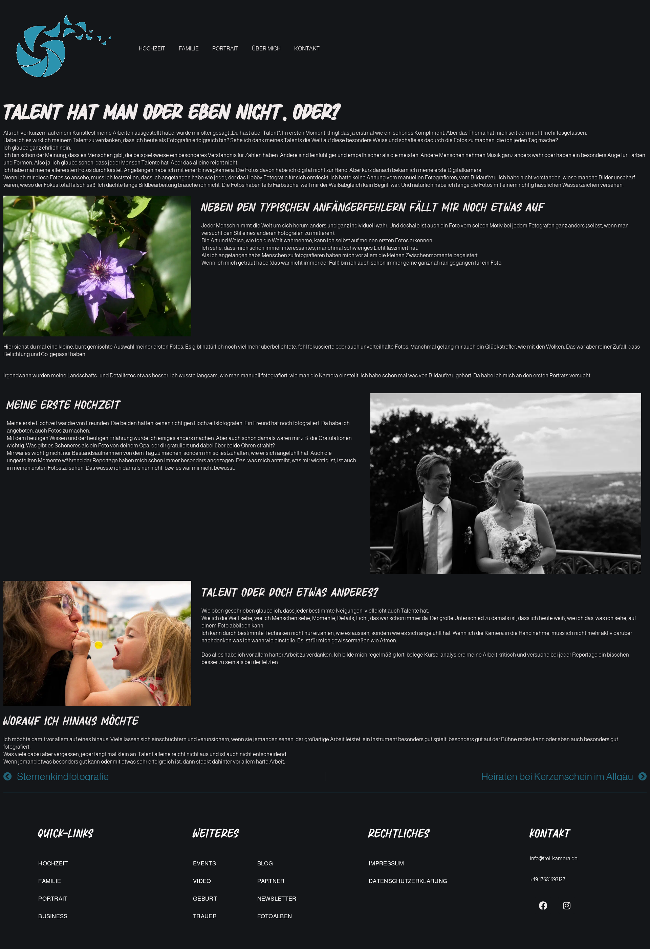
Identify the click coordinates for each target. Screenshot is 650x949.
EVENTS (204, 863)
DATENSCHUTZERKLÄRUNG (408, 881)
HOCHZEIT (152, 48)
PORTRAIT (225, 48)
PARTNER (271, 881)
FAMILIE (189, 48)
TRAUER (205, 916)
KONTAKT (307, 48)
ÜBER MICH (266, 48)
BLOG (265, 863)
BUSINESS (52, 916)
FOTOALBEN (274, 916)
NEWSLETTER (277, 899)
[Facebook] (543, 905)
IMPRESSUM (386, 863)
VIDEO (202, 881)
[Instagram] (566, 905)
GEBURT (205, 899)
